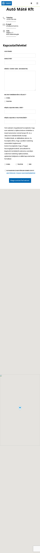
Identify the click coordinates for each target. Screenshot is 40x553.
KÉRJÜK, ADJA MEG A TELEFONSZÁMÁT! (15, 118)
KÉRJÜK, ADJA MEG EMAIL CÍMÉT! (13, 107)
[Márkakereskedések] (31, 3)
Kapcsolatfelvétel (20, 180)
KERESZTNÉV (8, 59)
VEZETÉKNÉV (8, 51)
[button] (20, 408)
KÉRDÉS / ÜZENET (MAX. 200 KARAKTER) (16, 69)
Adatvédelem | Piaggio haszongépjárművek (21, 173)
